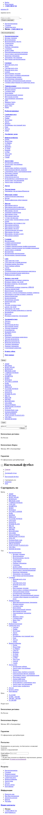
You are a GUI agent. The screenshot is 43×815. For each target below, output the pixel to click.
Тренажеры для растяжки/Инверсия (17, 191)
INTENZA (8, 380)
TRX (6, 100)
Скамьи (7, 72)
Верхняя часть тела (11, 64)
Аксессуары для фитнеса (13, 182)
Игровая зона (9, 285)
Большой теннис (10, 332)
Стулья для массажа (11, 218)
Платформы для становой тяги (15, 125)
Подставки (8, 120)
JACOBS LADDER (11, 381)
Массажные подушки (12, 227)
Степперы (8, 48)
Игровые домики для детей (14, 282)
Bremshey (8, 146)
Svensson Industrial (11, 412)
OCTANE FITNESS (11, 388)
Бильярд (7, 323)
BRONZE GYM (10, 371)
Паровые (8, 269)
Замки (7, 130)
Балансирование (10, 298)
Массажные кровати (12, 235)
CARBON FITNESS (11, 372)
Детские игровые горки (13, 305)
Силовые (8, 25)
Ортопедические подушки (14, 230)
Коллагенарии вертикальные (14, 253)
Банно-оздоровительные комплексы (17, 273)
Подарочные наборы (12, 162)
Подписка (4, 755)
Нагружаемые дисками (12, 73)
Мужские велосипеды (12, 342)
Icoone (7, 221)
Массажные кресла (11, 205)
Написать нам (9, 794)
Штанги (7, 123)
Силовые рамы (10, 91)
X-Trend (7, 148)
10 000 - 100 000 (14, 697)
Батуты (7, 303)
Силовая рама (9, 104)
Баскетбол (8, 335)
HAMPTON (9, 376)
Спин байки (9, 45)
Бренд (3, 360)
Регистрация (9, 4)
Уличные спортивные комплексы (16, 337)
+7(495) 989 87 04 (11, 811)
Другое (7, 129)
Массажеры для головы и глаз (15, 223)
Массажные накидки (12, 216)
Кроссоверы (9, 93)
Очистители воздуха (12, 177)
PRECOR (8, 397)
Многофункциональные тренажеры (17, 88)
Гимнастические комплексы (14, 196)
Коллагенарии (9, 241)
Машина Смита (10, 102)
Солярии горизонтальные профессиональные (20, 246)
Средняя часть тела (11, 68)
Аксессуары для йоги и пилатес (15, 168)
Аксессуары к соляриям (13, 250)
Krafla (7, 383)
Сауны (7, 268)
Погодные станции (11, 173)
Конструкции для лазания (13, 291)
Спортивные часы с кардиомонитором (18, 171)
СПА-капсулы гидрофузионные (16, 262)
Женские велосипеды (12, 341)
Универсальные (14, 600)
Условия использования (18, 759)
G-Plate (7, 152)
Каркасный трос (10, 301)
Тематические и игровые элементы (17, 280)
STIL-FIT (8, 408)
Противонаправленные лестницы (16, 52)
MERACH (8, 387)
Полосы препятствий (12, 289)
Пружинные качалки (12, 300)
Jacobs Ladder (9, 50)
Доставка (8, 801)
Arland (7, 364)
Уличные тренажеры (12, 344)
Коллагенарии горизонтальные (15, 255)
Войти (7, 2)
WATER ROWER (10, 419)
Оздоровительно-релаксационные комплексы (20, 271)
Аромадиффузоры (11, 175)
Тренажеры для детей (12, 308)
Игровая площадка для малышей (16, 284)
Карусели (8, 314)
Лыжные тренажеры (12, 346)
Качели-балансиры (11, 296)
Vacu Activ (8, 154)
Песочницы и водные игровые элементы (19, 294)
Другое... (8, 321)
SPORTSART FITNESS (13, 406)
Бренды (7, 799)
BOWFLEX (9, 369)
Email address (5, 753)
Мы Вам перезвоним (12, 796)
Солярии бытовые (11, 244)
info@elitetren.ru (10, 812)
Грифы (7, 118)
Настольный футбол (8, 32)
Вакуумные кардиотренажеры (15, 59)
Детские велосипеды (12, 339)
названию (8, 482)
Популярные (13, 691)
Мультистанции (10, 89)
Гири (6, 127)
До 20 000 (12, 695)
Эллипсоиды (9, 43)
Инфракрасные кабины (13, 275)
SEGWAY (8, 333)
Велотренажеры (10, 40)
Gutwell (7, 155)
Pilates (7, 107)
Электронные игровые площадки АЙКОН (19, 287)
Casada (7, 157)
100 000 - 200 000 (14, 698)
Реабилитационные (15, 624)
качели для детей (10, 307)
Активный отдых (11, 473)
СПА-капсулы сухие (12, 260)
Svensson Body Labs (11, 410)
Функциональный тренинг (14, 95)
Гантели (7, 116)
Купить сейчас (14, 689)
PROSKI (8, 399)
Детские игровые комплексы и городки (18, 310)
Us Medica (8, 143)
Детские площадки (11, 328)
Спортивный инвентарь (13, 348)
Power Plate (8, 141)
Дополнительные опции (13, 77)
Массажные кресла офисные (14, 207)
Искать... (23, 428)
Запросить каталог (11, 798)
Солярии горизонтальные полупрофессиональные (22, 248)
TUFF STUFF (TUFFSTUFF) (14, 415)
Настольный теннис (11, 326)
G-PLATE (8, 374)
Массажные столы (11, 214)
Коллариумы (9, 251)
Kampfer (7, 150)
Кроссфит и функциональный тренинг (18, 81)
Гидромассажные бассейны (14, 264)
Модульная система (11, 97)
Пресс (7, 66)
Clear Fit (7, 145)
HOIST (7, 378)
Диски (7, 121)
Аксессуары (13, 665)
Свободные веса (10, 27)
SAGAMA (8, 403)
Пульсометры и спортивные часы (16, 178)
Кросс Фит (8, 105)
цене (6, 483)
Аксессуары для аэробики (13, 164)
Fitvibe (7, 139)
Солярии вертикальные (13, 243)
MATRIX (8, 385)
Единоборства (9, 330)
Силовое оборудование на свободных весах (20, 82)
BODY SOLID (10, 367)
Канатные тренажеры (12, 56)
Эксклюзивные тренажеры (14, 98)
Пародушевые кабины (12, 266)
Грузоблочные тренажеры (13, 79)
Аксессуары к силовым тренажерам (17, 75)
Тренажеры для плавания (13, 57)
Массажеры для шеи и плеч (14, 234)
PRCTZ (7, 396)
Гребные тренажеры (11, 47)
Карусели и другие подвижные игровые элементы (22, 292)
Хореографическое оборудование (16, 200)
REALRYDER (10, 401)
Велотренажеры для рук (13, 41)
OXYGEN (8, 390)
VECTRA (8, 417)
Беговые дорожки (11, 38)
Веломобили (9, 312)
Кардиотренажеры (11, 23)
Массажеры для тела (12, 228)
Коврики (8, 166)
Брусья (7, 198)
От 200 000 (12, 700)
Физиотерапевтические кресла (15, 209)
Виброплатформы (15, 643)
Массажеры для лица (12, 232)
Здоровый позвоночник (13, 212)
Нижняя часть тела (11, 70)
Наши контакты (8, 805)
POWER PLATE (10, 394)
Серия (3, 422)
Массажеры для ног (11, 211)
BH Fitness (8, 365)
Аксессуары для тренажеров (14, 180)
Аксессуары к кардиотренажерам (16, 54)
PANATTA (8, 392)
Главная (7, 469)
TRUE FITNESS (10, 413)
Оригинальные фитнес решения (16, 170)
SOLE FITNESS (10, 405)
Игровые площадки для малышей (16, 316)
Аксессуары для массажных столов (17, 219)
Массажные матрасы (12, 225)
